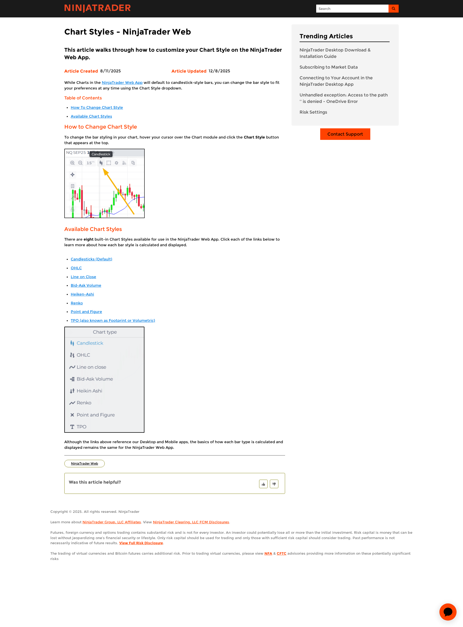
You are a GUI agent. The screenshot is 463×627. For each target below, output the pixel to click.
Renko (77, 303)
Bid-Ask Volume (86, 285)
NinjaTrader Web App (122, 82)
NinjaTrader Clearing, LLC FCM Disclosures (191, 522)
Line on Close (83, 277)
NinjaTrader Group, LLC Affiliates (112, 522)
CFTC (281, 553)
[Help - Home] (97, 9)
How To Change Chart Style (97, 107)
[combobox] (352, 9)
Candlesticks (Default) (91, 259)
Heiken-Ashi (82, 294)
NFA (268, 553)
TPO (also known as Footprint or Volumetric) (113, 320)
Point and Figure (86, 311)
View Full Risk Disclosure (141, 543)
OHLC (76, 268)
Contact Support (345, 134)
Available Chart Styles (91, 116)
